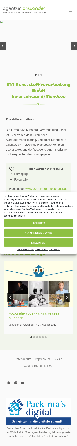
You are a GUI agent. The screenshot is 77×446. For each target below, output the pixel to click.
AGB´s (58, 359)
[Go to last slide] (10, 297)
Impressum (54, 249)
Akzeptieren (38, 222)
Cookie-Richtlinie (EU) (39, 365)
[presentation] (38, 284)
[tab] (36, 75)
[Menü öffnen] (70, 10)
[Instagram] (16, 383)
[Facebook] (9, 383)
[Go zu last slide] (3, 46)
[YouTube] (23, 383)
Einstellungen (38, 242)
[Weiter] (67, 297)
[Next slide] (74, 46)
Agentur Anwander (23, 324)
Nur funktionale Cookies (38, 232)
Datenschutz (41, 249)
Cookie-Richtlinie (25, 249)
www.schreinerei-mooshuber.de (46, 188)
